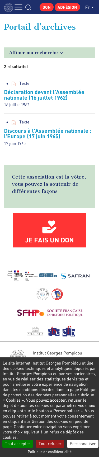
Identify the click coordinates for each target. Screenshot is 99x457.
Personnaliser (83, 443)
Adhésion (67, 7)
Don (47, 7)
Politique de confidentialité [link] (50, 451)
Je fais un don (49, 240)
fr (88, 7)
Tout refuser (50, 443)
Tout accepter (17, 443)
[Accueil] (10, 7)
